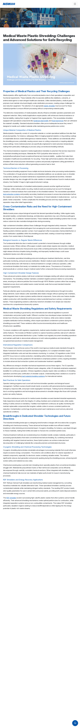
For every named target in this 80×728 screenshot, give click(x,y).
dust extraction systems (11, 194)
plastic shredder (49, 106)
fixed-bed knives (58, 121)
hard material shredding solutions (33, 376)
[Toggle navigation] (75, 4)
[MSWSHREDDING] (21, 4)
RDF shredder (11, 498)
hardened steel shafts (40, 121)
